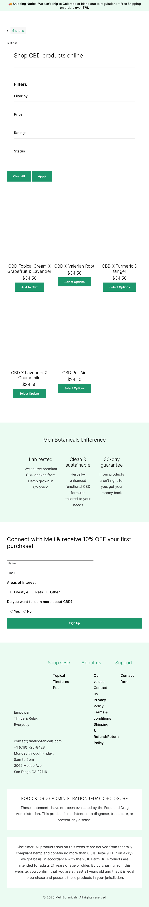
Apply (42, 176)
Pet (56, 688)
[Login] (125, 19)
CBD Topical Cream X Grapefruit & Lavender (29, 268)
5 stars (18, 31)
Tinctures (61, 682)
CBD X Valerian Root (74, 266)
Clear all (19, 176)
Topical (59, 675)
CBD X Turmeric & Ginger (119, 268)
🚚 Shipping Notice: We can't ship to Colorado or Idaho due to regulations (63, 4)
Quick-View (47, 193)
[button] (140, 19)
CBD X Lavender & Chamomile (29, 375)
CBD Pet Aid (74, 372)
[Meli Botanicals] (2, 19)
